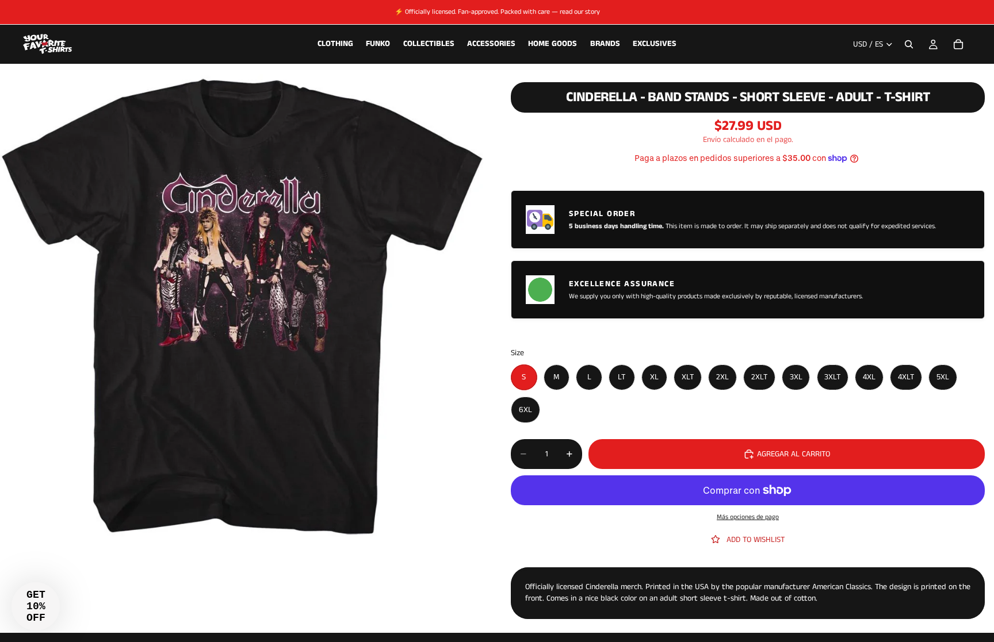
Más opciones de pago (748, 517)
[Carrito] (958, 44)
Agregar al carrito (793, 454)
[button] (36, 606)
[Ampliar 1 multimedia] (241, 309)
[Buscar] (909, 44)
